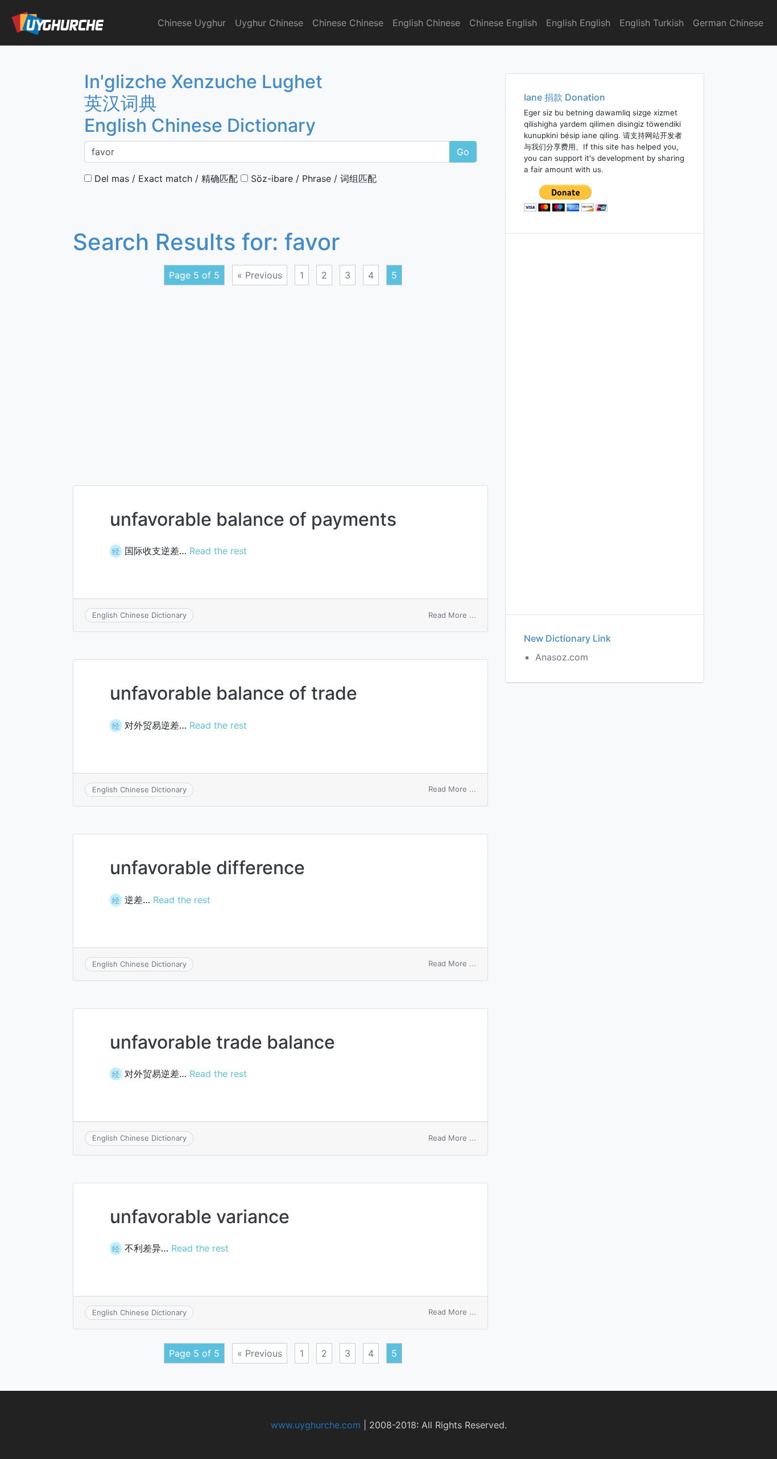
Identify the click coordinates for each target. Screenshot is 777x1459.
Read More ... (452, 615)
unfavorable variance (200, 1217)
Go (463, 151)
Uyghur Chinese (269, 22)
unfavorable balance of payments (253, 519)
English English (578, 22)
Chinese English (503, 22)
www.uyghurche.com (316, 1425)
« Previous (259, 275)
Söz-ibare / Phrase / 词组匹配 (312, 178)
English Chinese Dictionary (139, 615)
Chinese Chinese (347, 22)
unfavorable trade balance (222, 1042)
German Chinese (728, 22)
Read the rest (218, 550)
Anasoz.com (561, 657)
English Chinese (426, 22)
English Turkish (651, 22)
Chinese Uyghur (192, 22)
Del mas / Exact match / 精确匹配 (165, 178)
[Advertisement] (280, 378)
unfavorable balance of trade (233, 693)
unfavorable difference (207, 868)
